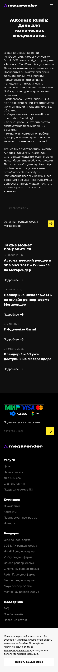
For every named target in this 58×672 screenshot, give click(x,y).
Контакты (10, 511)
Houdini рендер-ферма (19, 551)
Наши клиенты (14, 472)
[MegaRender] (20, 6)
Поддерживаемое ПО (18, 489)
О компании (12, 506)
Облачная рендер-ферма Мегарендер (21, 223)
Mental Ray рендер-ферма (21, 591)
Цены (7, 466)
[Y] (50, 431)
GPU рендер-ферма (17, 539)
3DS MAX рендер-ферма (20, 545)
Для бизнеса (12, 478)
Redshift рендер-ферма (19, 574)
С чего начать (13, 614)
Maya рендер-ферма (18, 586)
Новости (9, 523)
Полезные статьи (15, 619)
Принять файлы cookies (29, 661)
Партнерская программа (20, 517)
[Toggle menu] (51, 5)
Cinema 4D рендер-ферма (21, 568)
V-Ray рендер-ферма (18, 557)
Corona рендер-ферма (19, 563)
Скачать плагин (14, 483)
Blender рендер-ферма (19, 580)
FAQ (6, 608)
